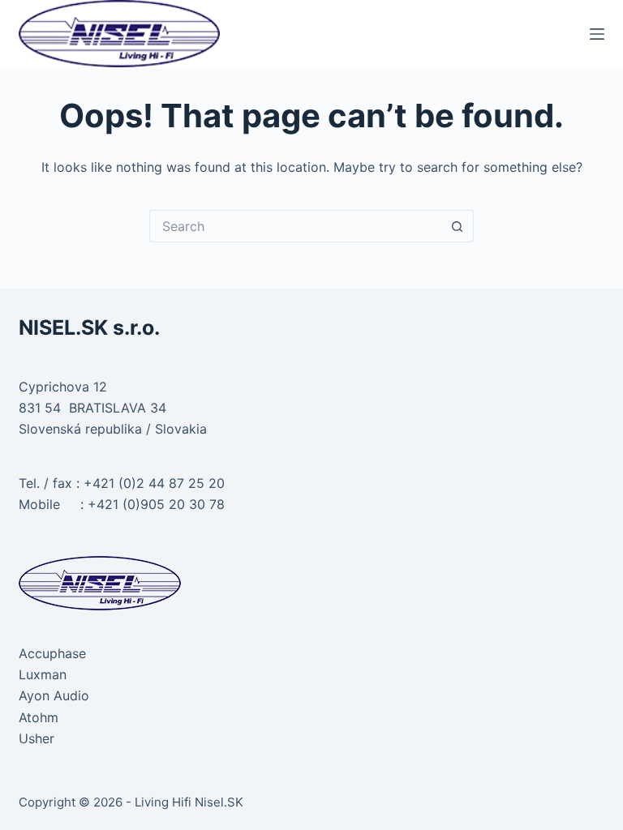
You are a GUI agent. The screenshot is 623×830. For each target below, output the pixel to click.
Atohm (38, 717)
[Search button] (457, 226)
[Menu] (597, 34)
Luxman (43, 674)
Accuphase (52, 653)
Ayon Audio (54, 695)
